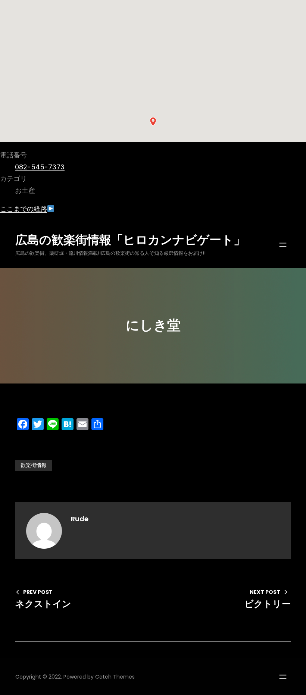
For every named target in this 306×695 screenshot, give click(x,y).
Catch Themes (115, 676)
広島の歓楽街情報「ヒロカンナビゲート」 (130, 239)
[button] (153, 121)
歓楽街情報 (34, 465)
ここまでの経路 (23, 208)
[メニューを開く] (283, 245)
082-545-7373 (40, 167)
